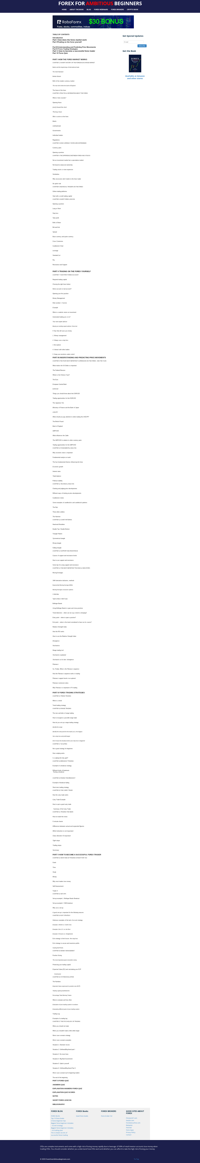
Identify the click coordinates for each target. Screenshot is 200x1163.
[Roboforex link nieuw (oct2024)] (93, 22)
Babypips (129, 1125)
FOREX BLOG (55, 1116)
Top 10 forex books (57, 1118)
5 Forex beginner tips (58, 1121)
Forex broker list (106, 1116)
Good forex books (82, 1116)
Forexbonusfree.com (133, 1123)
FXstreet (129, 1128)
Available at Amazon (135, 76)
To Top (136, 1159)
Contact (128, 1135)
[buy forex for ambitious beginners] (135, 63)
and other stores (135, 78)
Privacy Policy (130, 1132)
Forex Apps (130, 1130)
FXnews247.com (131, 1118)
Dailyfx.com (130, 1120)
